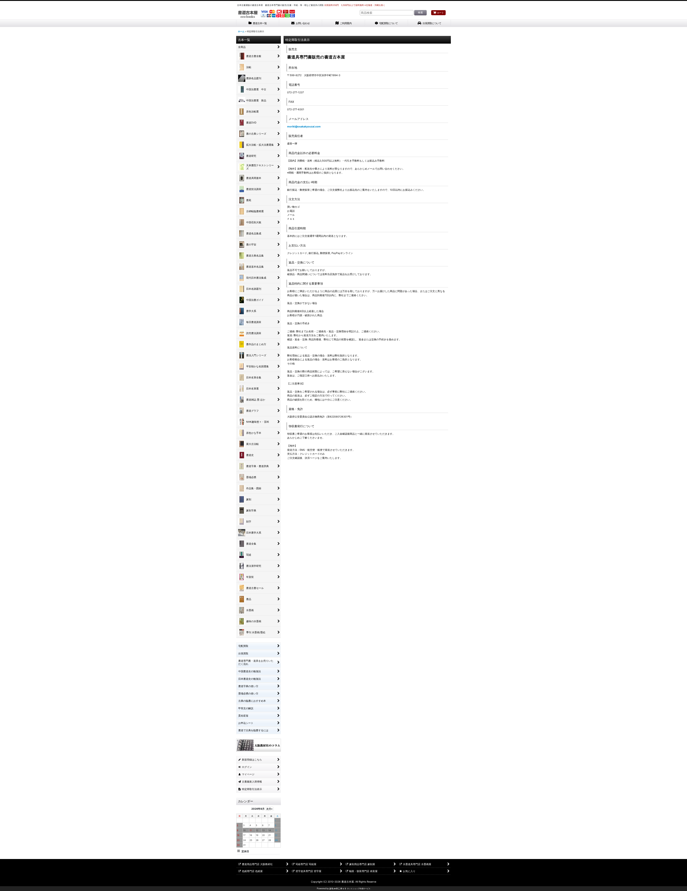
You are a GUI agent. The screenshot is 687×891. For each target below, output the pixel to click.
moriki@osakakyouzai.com (304, 126)
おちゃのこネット (338, 888)
